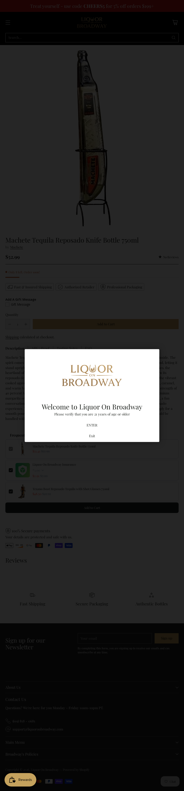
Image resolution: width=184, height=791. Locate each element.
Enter (92, 425)
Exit (92, 436)
